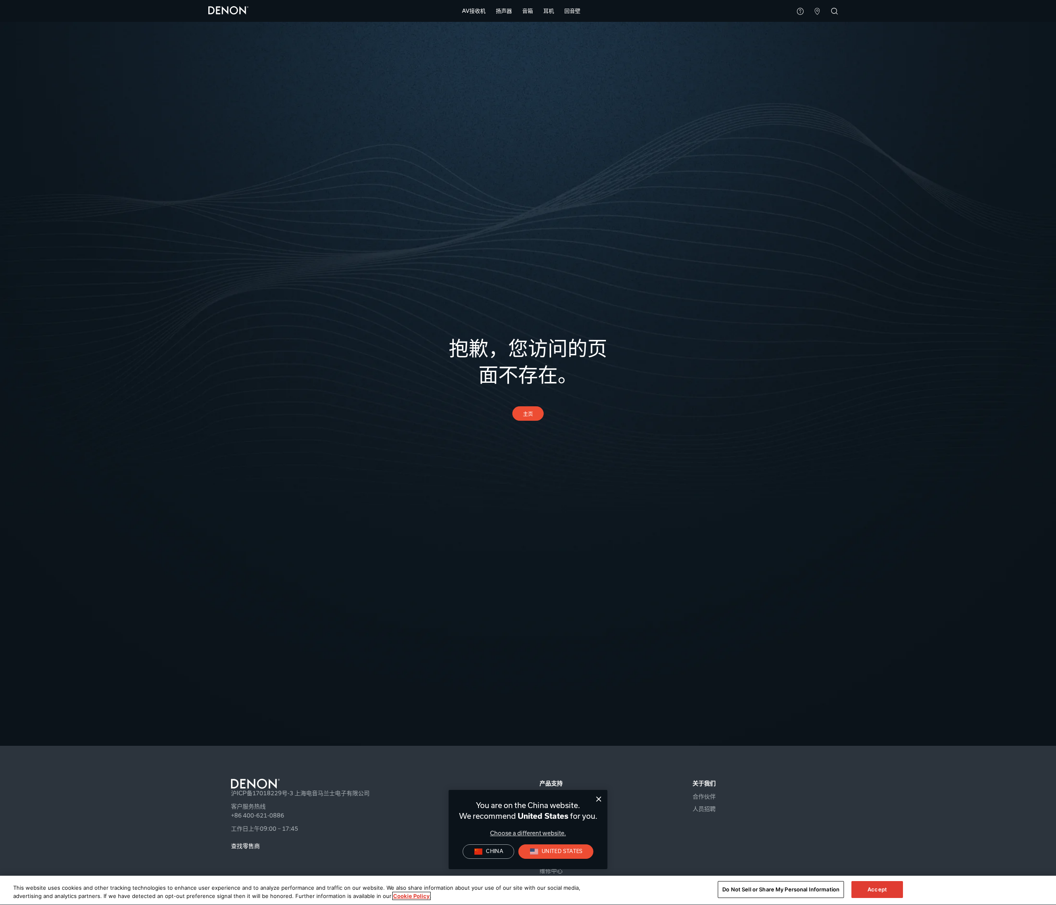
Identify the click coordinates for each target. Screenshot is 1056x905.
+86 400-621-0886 (257, 815)
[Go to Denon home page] (328, 784)
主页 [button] (528, 414)
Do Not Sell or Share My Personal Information (780, 889)
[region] (528, 890)
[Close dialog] (599, 799)
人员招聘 (704, 809)
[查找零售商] (817, 12)
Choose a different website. (528, 833)
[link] (572, 11)
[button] (474, 11)
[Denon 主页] (228, 10)
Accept (877, 889)
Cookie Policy (411, 896)
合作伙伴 (704, 796)
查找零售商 (245, 846)
